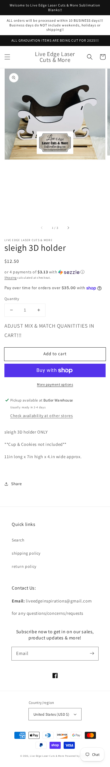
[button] (7, 56)
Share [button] (16, 483)
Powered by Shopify (77, 755)
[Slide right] (68, 227)
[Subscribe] (91, 653)
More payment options (55, 384)
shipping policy (26, 553)
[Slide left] (41, 227)
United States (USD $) (51, 714)
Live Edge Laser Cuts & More (47, 755)
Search (18, 540)
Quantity (11, 298)
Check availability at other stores (41, 415)
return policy (24, 566)
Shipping (10, 278)
